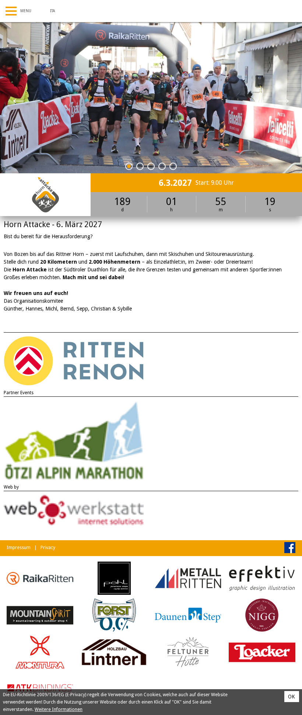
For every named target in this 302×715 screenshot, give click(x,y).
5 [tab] (173, 167)
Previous (18, 97)
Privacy (48, 547)
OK (291, 697)
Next (283, 97)
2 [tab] (140, 167)
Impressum (19, 547)
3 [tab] (151, 167)
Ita (52, 10)
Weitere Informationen (58, 709)
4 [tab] (162, 167)
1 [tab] (129, 167)
